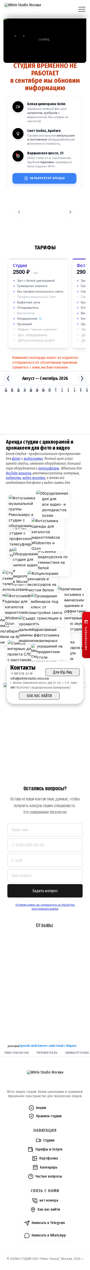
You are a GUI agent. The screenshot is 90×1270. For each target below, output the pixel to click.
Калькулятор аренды (47, 178)
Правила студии (49, 1116)
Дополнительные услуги (36, 340)
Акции (41, 1107)
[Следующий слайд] (70, 212)
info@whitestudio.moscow (29, 678)
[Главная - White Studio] (23, 9)
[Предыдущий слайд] (19, 212)
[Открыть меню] (81, 9)
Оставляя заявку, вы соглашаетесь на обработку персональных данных (45, 906)
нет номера (48, 1200)
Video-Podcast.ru (17, 1052)
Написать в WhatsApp (49, 1235)
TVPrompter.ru (46, 1052)
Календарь (48, 1167)
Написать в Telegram (48, 1223)
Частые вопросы (48, 1176)
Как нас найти (49, 1209)
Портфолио (48, 1158)
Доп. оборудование (32, 334)
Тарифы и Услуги (48, 1149)
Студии (48, 1140)
